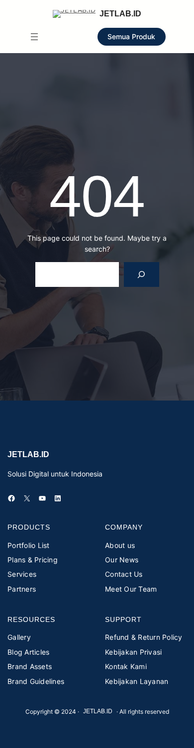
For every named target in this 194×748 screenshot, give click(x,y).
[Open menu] (34, 37)
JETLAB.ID (120, 13)
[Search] (141, 274)
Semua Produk (131, 36)
